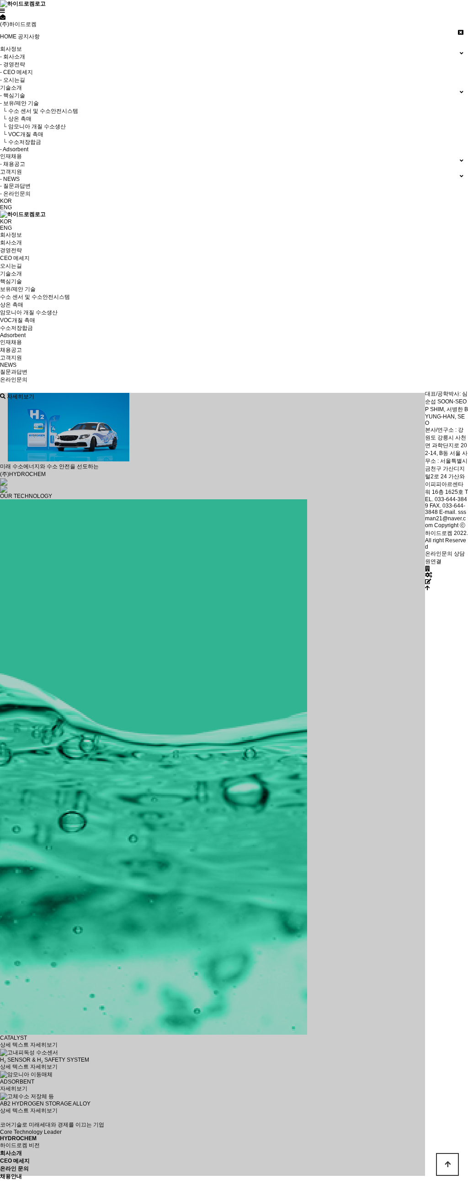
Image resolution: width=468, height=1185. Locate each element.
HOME (8, 36)
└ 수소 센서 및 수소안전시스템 (39, 111)
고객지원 (11, 357)
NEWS (8, 365)
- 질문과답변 (15, 186)
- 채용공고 (12, 164)
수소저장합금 (16, 328)
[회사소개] (427, 569)
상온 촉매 (11, 305)
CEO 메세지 (15, 258)
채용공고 (11, 350)
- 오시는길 (12, 80)
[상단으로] (427, 588)
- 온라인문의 (15, 193)
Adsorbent (13, 335)
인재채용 (11, 342)
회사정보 (11, 235)
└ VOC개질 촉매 (21, 134)
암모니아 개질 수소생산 (29, 312)
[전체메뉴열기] (2, 11)
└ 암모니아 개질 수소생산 (33, 126)
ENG (6, 207)
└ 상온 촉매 (16, 119)
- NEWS (10, 179)
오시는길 (11, 266)
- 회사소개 (12, 56)
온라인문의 (13, 379)
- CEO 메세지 (16, 72)
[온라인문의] (428, 581)
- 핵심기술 (12, 95)
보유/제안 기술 (18, 289)
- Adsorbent (14, 149)
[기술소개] (428, 575)
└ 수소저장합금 (20, 142)
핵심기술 (11, 281)
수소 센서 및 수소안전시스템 (35, 297)
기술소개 (11, 273)
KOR (6, 201)
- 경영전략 (12, 64)
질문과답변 (13, 372)
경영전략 (11, 250)
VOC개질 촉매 (17, 320)
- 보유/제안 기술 (19, 103)
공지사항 (29, 36)
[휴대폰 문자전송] (2, 17)
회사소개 (11, 242)
